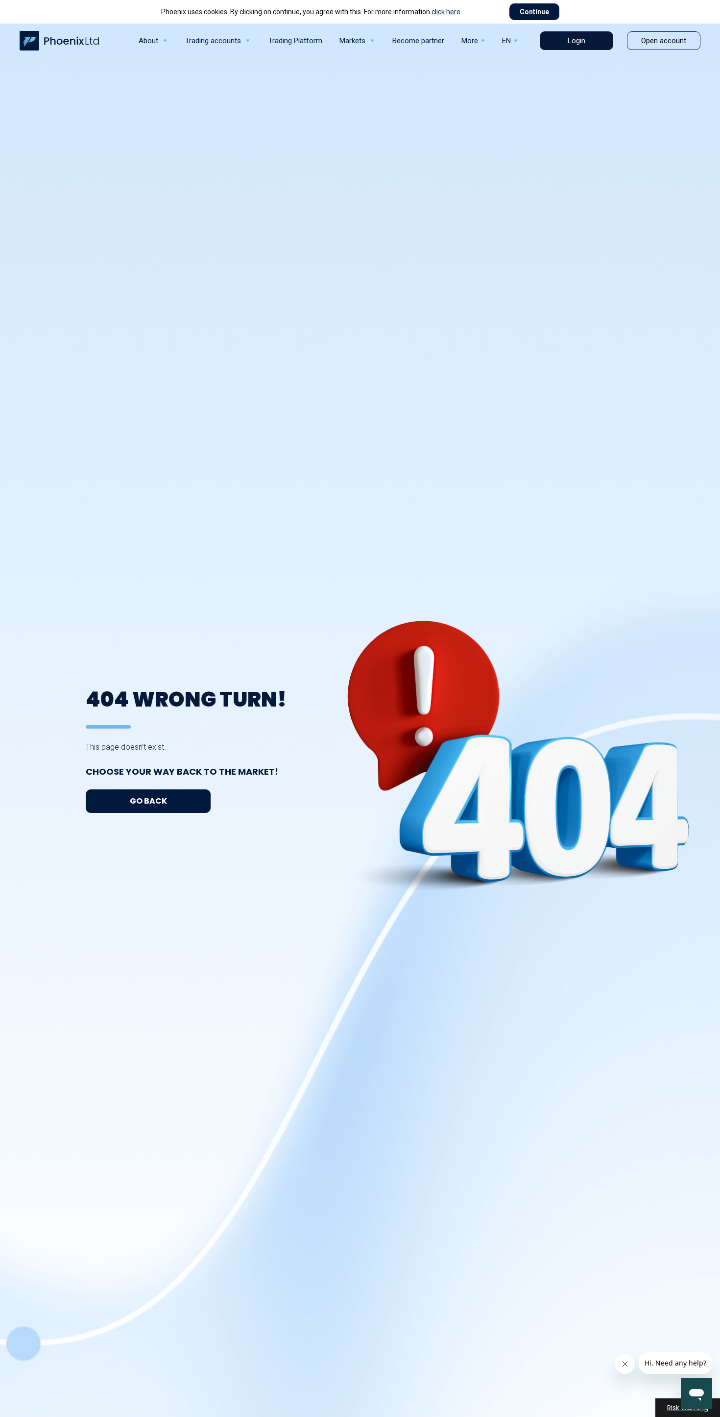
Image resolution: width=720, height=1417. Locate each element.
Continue (534, 12)
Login (576, 40)
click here (446, 12)
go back (148, 801)
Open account (663, 40)
